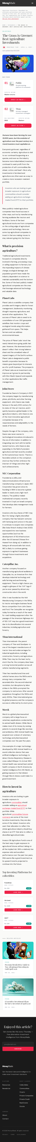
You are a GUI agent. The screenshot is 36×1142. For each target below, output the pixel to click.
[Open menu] (32, 3)
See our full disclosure (10, 18)
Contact (5, 1119)
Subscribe (18, 1049)
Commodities (24, 1088)
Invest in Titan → (18, 125)
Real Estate (24, 1103)
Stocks (22, 1106)
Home (4, 25)
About (4, 1115)
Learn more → (18, 892)
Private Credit (25, 1099)
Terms (12, 1134)
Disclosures (21, 1134)
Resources (11, 25)
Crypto (22, 1092)
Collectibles (24, 1085)
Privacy (5, 1134)
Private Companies (26, 1096)
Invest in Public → (18, 100)
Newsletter (6, 1088)
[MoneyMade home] (9, 3)
